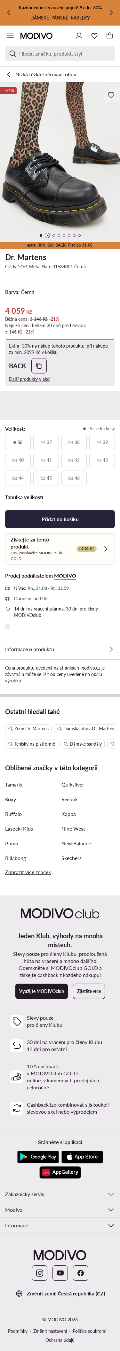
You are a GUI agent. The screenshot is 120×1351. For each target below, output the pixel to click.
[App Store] (82, 1157)
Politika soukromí (89, 1331)
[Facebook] (80, 1273)
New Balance (76, 843)
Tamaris (13, 784)
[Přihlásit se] (79, 35)
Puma (11, 843)
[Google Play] (38, 1157)
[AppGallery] (60, 1172)
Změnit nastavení (50, 1331)
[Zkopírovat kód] (39, 365)
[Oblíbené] (94, 35)
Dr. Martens (25, 257)
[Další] (111, 12)
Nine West (73, 828)
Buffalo (13, 814)
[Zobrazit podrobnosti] (111, 649)
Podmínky (18, 1331)
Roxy (10, 799)
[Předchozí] (9, 12)
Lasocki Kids (19, 828)
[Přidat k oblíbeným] (111, 95)
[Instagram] (39, 1273)
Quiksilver (72, 784)
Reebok (69, 799)
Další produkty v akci (29, 379)
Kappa (68, 814)
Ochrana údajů (60, 1340)
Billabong (15, 858)
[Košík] (109, 35)
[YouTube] (60, 1273)
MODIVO (65, 575)
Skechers (71, 858)
